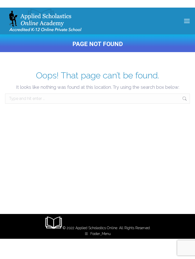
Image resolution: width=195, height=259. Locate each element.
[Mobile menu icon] (187, 21)
